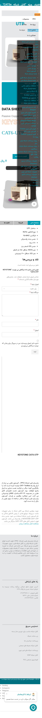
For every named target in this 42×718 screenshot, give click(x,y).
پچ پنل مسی (32, 68)
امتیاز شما (34, 284)
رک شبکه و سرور (31, 91)
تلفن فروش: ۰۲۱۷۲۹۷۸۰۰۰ (29, 593)
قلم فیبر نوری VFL (30, 131)
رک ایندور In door (30, 95)
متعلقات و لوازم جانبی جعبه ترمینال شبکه (29, 87)
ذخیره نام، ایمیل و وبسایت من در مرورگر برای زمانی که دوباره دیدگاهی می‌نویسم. (20, 344)
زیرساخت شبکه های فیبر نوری (28, 650)
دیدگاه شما (34, 292)
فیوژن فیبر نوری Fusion (28, 129)
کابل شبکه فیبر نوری (30, 59)
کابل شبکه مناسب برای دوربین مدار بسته (25, 631)
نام (36, 320)
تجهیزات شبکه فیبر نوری (29, 172)
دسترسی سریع (32, 626)
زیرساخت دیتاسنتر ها (31, 641)
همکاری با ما (34, 185)
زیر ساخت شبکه (33, 636)
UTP (21, 521)
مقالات (36, 157)
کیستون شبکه (31, 71)
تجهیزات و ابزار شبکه (30, 103)
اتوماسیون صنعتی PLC (30, 659)
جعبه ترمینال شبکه (31, 74)
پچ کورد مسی (31, 66)
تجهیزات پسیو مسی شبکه (28, 62)
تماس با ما (34, 180)
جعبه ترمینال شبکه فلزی (28, 78)
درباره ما (35, 182)
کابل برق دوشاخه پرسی (30, 47)
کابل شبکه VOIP (32, 655)
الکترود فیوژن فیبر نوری (28, 112)
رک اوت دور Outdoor (29, 98)
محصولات (35, 50)
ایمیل (36, 330)
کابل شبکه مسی (32, 56)
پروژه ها (35, 137)
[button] (32, 52)
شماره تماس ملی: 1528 (30, 595)
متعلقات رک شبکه (30, 100)
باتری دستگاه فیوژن (29, 115)
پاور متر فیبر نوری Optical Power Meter (28, 119)
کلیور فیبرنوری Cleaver (28, 134)
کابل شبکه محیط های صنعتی (28, 645)
